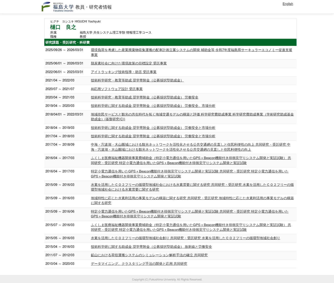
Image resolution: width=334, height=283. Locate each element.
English (288, 3)
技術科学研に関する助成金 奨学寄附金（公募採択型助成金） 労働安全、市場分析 (153, 105)
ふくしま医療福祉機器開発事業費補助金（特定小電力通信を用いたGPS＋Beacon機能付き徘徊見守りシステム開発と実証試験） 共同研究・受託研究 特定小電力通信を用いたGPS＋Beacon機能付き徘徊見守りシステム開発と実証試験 (191, 160)
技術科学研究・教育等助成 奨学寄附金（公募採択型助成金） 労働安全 (144, 97)
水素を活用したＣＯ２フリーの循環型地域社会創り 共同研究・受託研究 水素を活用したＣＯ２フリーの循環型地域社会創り (185, 237)
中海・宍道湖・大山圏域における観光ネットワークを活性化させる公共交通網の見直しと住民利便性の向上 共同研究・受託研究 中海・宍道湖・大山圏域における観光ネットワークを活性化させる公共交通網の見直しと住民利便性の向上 (190, 146)
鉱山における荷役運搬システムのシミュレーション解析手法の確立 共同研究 (149, 254)
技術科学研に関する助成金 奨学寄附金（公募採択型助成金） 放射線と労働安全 (151, 246)
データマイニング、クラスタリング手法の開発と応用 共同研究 (139, 263)
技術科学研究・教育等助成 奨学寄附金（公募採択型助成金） (137, 80)
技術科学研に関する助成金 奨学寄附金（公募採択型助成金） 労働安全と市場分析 (153, 127)
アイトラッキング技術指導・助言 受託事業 (124, 71)
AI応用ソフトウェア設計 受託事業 (117, 88)
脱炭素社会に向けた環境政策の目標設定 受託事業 (129, 63)
